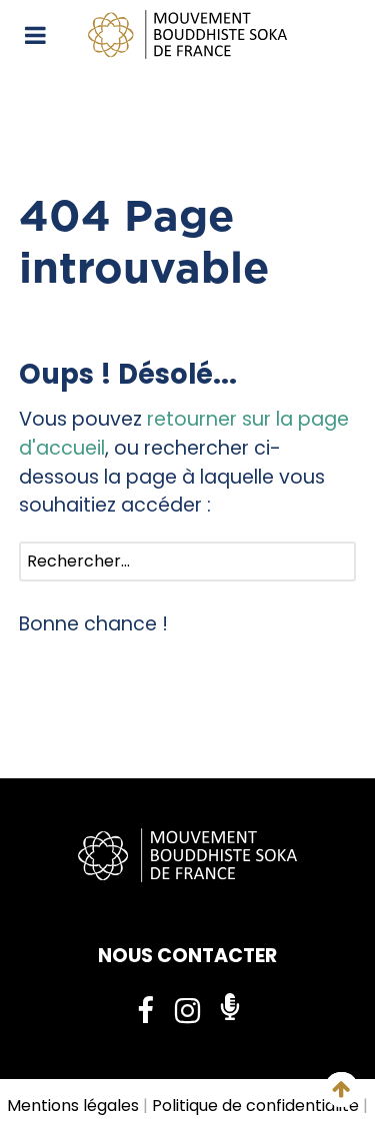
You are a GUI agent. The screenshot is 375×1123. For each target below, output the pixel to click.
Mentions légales (73, 1105)
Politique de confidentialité (255, 1105)
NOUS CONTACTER (187, 955)
